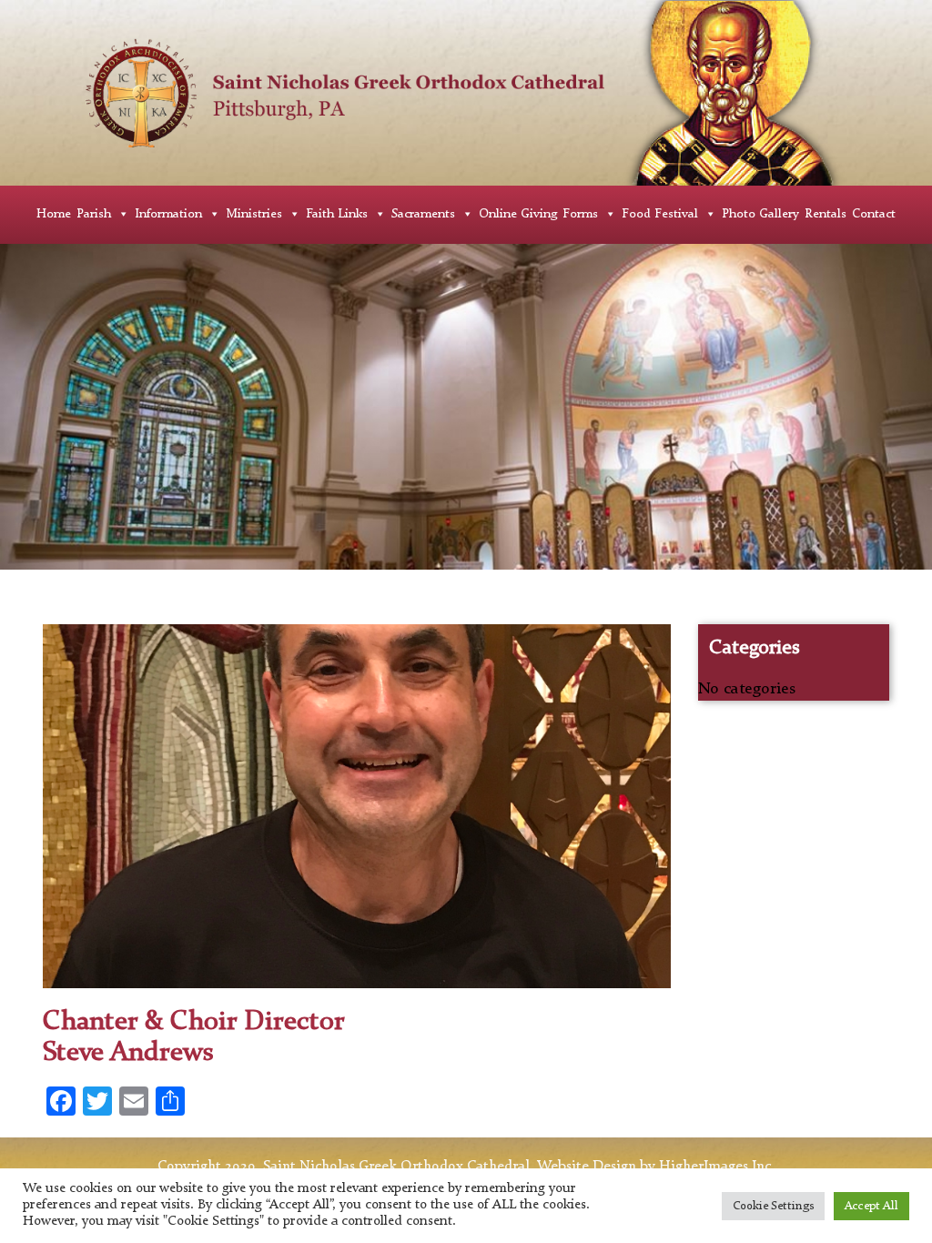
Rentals (825, 213)
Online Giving (518, 213)
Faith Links (337, 213)
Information (168, 213)
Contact (874, 213)
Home (53, 213)
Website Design (586, 1166)
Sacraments (423, 213)
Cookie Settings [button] (773, 1206)
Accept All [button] (871, 1206)
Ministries (254, 213)
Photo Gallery (760, 213)
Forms (580, 213)
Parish (93, 213)
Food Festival (660, 213)
